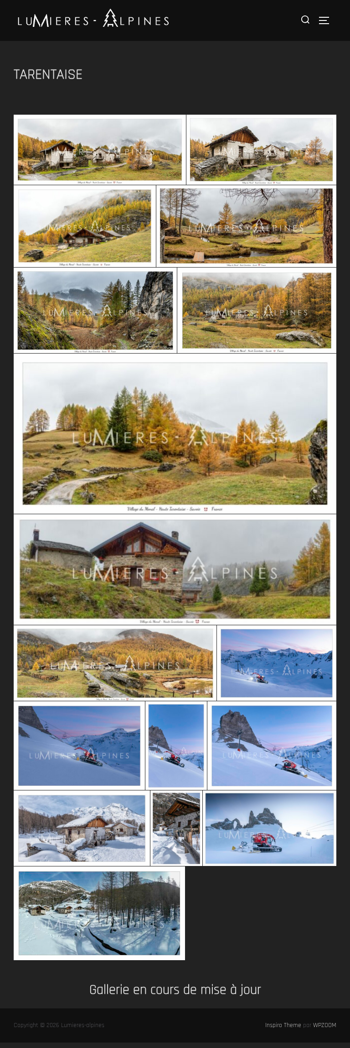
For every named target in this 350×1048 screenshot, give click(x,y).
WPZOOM (324, 1025)
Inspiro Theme (283, 1025)
